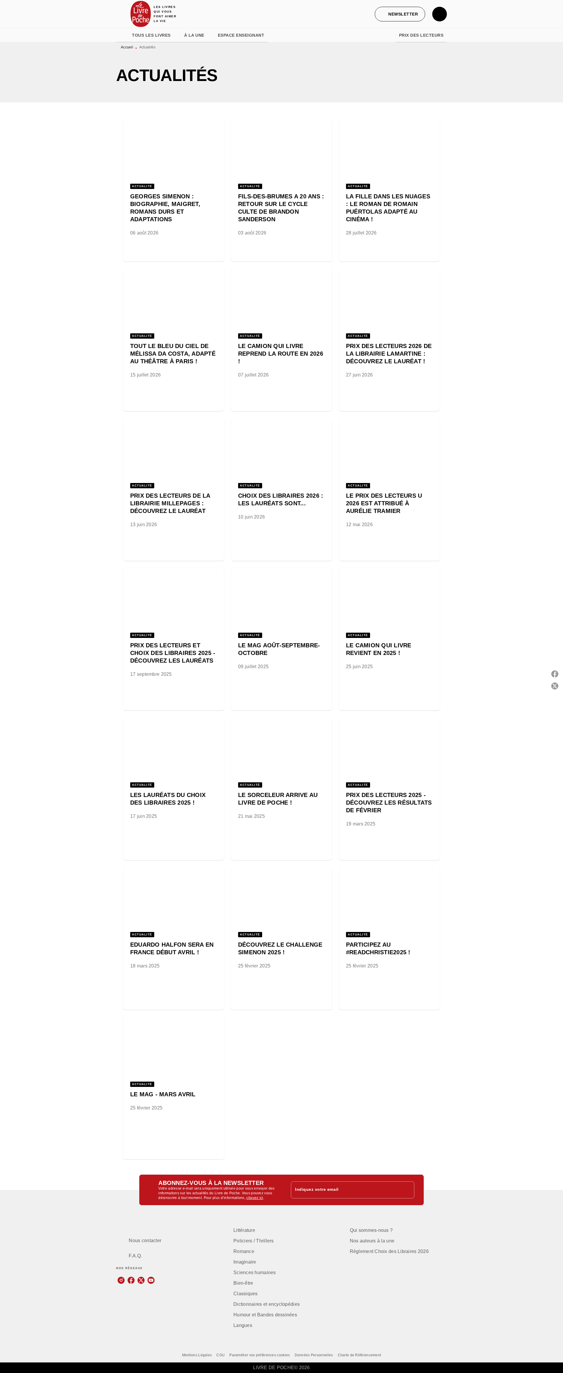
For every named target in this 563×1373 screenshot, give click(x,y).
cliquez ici (254, 1198)
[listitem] (121, 1280)
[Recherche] (439, 14)
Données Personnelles (314, 1355)
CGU (220, 1355)
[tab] (122, 35)
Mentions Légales (197, 1355)
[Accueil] (140, 14)
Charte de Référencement (359, 1355)
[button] (400, 14)
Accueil (127, 47)
